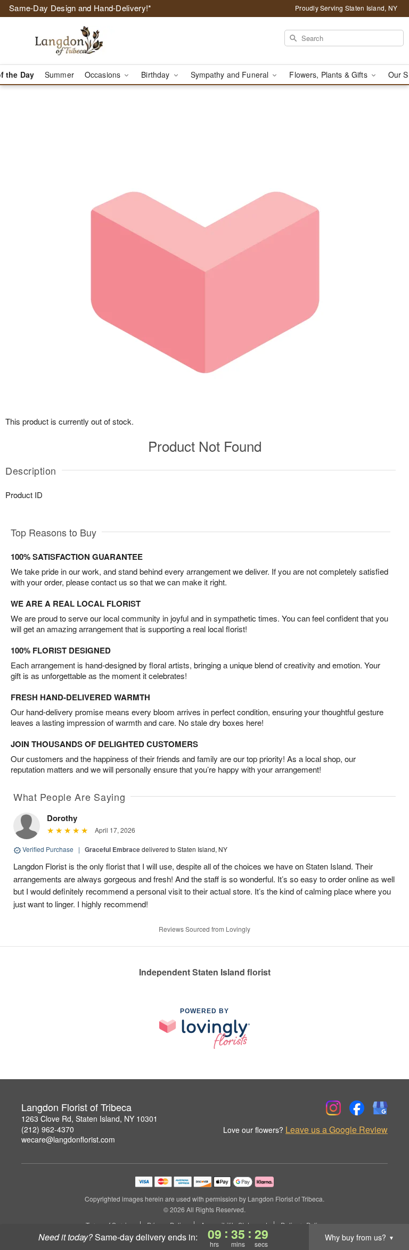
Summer (59, 74)
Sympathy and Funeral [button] (231, 74)
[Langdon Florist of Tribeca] (70, 41)
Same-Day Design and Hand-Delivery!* (80, 7)
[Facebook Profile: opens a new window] (356, 1107)
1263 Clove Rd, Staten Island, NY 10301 (89, 1118)
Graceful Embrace (112, 849)
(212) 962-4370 (47, 1129)
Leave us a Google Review (336, 1130)
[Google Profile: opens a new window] (380, 1107)
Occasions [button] (103, 74)
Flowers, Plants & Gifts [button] (329, 74)
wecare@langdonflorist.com (68, 1139)
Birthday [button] (156, 74)
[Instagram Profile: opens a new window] (333, 1107)
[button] (381, 1204)
